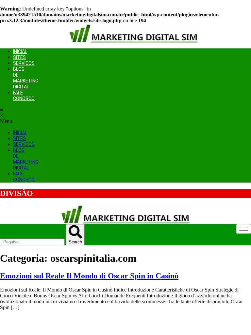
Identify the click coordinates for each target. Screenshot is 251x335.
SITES (19, 57)
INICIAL (20, 51)
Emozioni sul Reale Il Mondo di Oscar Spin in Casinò (89, 276)
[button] (1, 115)
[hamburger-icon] (243, 229)
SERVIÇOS (24, 63)
